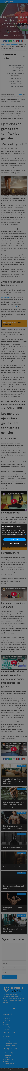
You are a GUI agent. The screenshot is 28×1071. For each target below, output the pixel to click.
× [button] (24, 525)
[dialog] (14, 535)
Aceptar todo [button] (14, 539)
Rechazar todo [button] (14, 543)
